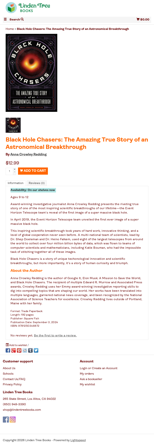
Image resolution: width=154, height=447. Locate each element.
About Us (9, 368)
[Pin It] (19, 350)
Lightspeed (78, 440)
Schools (8, 373)
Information (15, 183)
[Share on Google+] (13, 350)
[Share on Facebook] (8, 350)
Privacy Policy (12, 384)
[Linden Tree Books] (40, 9)
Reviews (37, 183)
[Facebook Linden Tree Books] (6, 420)
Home (10, 29)
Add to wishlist (18, 345)
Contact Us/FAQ (14, 379)
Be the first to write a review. (55, 335)
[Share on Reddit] (25, 350)
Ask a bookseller (91, 379)
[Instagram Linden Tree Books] (13, 420)
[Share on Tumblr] (30, 350)
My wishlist (87, 384)
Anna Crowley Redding (28, 154)
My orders (87, 373)
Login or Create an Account (98, 368)
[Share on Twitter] (36, 350)
